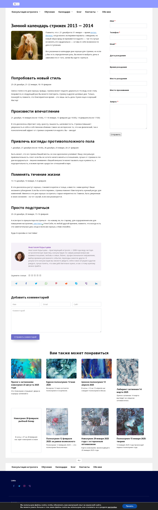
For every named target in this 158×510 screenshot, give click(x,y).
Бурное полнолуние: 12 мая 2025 (60, 383)
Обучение (49, 12)
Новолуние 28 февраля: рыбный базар (26, 420)
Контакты (90, 12)
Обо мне (106, 12)
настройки (112, 507)
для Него (37, 223)
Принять (129, 506)
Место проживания (119, 90)
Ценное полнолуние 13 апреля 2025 (93, 383)
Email (113, 44)
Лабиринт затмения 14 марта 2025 (129, 390)
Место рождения (118, 78)
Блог (79, 12)
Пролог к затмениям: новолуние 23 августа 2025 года (25, 384)
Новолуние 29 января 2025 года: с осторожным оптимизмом (95, 441)
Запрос (114, 101)
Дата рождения (118, 55)
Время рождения (118, 67)
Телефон (115, 32)
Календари (64, 12)
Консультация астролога (25, 12)
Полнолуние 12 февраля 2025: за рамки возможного (60, 440)
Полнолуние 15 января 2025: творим (131, 440)
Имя (112, 21)
